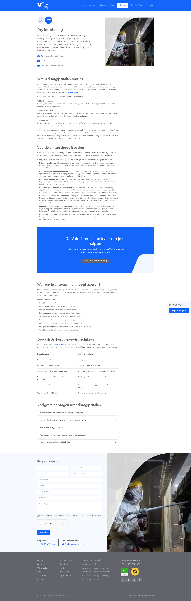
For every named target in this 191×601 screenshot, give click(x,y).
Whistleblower (43, 568)
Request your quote (179, 311)
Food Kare (65, 564)
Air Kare (63, 568)
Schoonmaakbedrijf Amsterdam (96, 572)
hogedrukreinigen (57, 344)
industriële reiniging (70, 92)
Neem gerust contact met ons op (95, 261)
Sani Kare (64, 572)
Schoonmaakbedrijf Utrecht (94, 579)
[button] (93, 5)
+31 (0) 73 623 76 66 (46, 544)
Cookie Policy (52, 595)
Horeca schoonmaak (91, 560)
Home (84, 5)
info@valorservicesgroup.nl (73, 544)
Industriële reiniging (91, 564)
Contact (123, 5)
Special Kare (65, 576)
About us (41, 564)
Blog (112, 5)
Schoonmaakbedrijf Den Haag (95, 576)
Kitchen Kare (66, 560)
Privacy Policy (41, 595)
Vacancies (41, 576)
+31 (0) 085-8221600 (130, 564)
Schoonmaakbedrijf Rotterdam (96, 568)
